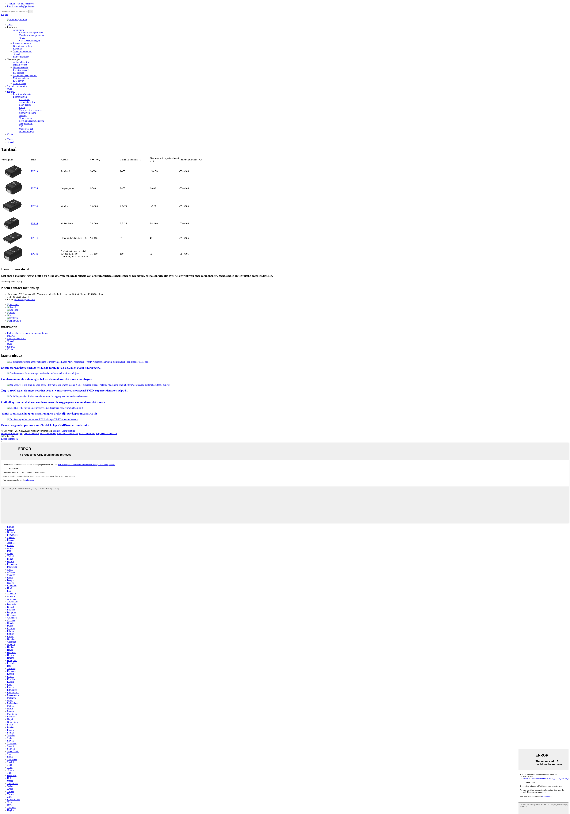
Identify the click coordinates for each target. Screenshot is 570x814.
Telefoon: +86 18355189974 (20, 3)
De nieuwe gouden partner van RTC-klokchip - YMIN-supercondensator (45, 425)
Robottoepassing (21, 70)
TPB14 (34, 206)
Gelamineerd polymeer (23, 46)
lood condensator (87, 433)
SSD (21, 126)
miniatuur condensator (67, 433)
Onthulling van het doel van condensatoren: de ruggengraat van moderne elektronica (53, 402)
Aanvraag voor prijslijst (12, 281)
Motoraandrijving (21, 78)
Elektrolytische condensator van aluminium (27, 333)
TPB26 (34, 188)
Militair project (20, 64)
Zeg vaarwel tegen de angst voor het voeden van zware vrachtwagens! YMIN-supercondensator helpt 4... (64, 390)
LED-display (25, 105)
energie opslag (26, 123)
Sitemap (57, 431)
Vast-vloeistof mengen (29, 40)
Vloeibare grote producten (31, 32)
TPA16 (34, 223)
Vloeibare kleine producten (31, 35)
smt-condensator (31, 433)
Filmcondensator (21, 56)
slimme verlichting (27, 113)
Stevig (22, 38)
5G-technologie (26, 131)
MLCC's (11, 336)
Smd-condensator (48, 433)
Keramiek (17, 48)
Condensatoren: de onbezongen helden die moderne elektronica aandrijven (46, 379)
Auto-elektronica (21, 62)
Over (9, 89)
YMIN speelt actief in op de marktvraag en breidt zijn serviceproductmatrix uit (49, 413)
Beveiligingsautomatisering (31, 121)
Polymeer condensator (106, 433)
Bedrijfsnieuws (20, 97)
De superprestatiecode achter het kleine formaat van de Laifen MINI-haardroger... (51, 367)
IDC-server (18, 80)
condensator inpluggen (11, 433)
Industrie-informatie (22, 94)
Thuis (9, 24)
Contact (10, 134)
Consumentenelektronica (30, 110)
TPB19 (34, 171)
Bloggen (11, 91)
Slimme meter (19, 83)
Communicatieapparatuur (25, 75)
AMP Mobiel (68, 431)
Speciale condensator (17, 86)
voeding (23, 115)
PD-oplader (18, 72)
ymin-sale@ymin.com (24, 299)
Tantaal (16, 54)
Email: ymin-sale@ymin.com (20, 6)
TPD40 (34, 254)
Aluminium (18, 30)
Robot (22, 107)
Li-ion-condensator (22, 43)
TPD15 (34, 238)
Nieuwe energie (20, 67)
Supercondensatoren (22, 51)
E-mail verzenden (9, 439)
